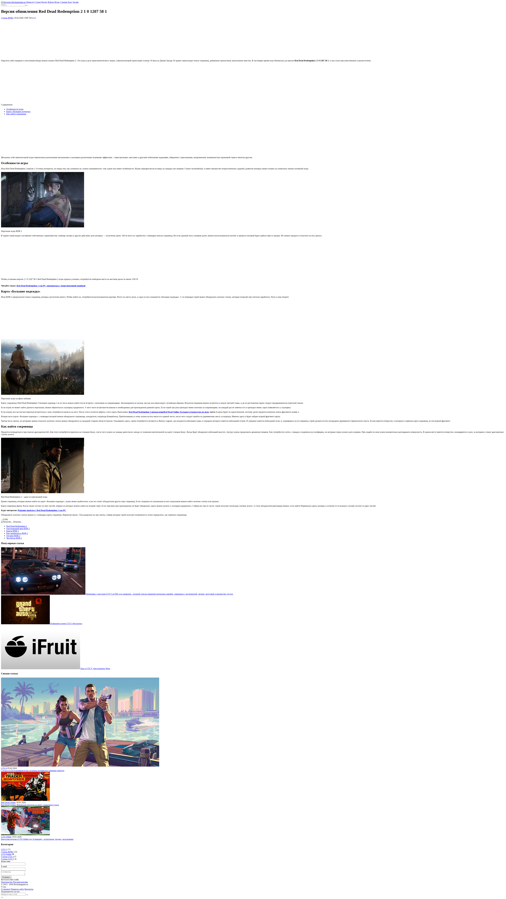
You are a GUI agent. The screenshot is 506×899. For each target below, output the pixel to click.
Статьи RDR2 (7, 18)
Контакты (29, 889)
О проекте (5, 889)
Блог (70, 2)
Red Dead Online (8, 802)
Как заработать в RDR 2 (17, 533)
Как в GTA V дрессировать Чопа (95, 668)
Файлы (51, 2)
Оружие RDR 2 (13, 536)
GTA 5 (4, 849)
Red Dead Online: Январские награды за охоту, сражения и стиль (30, 805)
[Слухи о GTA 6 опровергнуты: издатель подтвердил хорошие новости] (80, 766)
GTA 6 (4, 768)
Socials (76, 2)
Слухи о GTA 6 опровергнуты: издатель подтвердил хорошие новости (32, 770)
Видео (44, 2)
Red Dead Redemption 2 (16, 526)
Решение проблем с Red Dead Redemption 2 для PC (42, 510)
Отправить (6, 877)
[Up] (2, 897)
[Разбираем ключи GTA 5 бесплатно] (25, 623)
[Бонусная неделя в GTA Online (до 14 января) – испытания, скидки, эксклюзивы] (25, 834)
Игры (56, 2)
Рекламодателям (20, 882)
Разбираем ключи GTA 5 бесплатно (66, 623)
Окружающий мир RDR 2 (18, 528)
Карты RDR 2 (12, 531)
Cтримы (63, 2)
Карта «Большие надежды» (18, 111)
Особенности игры (14, 109)
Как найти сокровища (16, 114)
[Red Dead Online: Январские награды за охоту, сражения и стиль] (25, 800)
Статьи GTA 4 (7, 856)
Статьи (38, 2)
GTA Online (6, 837)
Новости (30, 2)
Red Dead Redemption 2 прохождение (169, 412)
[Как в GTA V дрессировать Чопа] (41, 668)
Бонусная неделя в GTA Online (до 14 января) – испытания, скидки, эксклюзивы (37, 839)
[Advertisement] (253, 38)
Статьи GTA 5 (7, 859)
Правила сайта (17, 889)
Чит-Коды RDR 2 (14, 538)
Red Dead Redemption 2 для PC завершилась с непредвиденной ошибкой (51, 286)
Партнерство (7, 882)
